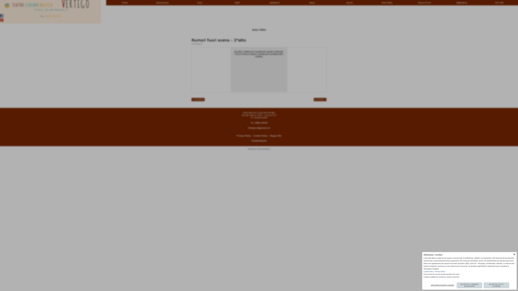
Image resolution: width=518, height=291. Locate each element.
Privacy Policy (440, 272)
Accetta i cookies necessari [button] (469, 285)
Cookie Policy (429, 272)
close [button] (514, 254)
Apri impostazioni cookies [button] (442, 285)
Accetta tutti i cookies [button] (496, 285)
